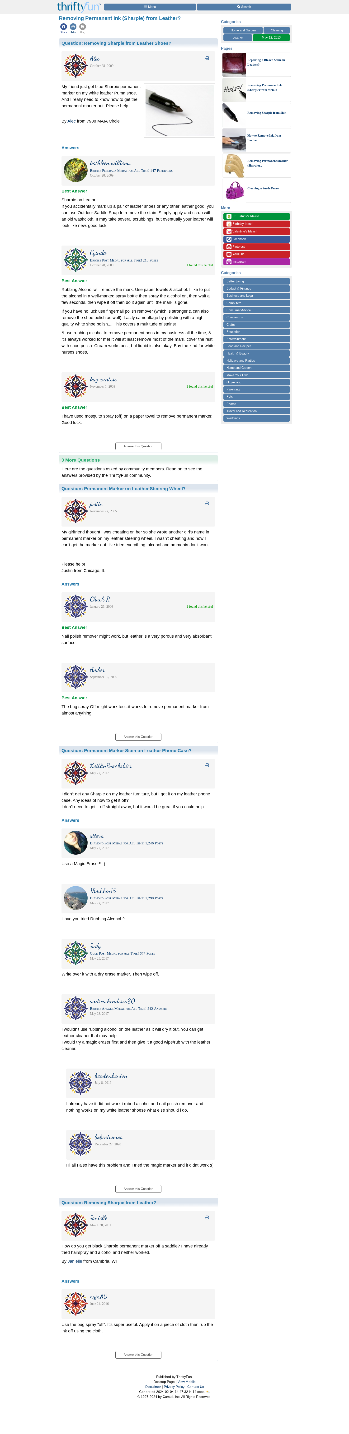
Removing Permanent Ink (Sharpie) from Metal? (264, 87)
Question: (116, 43)
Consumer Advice (238, 310)
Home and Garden (243, 30)
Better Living (235, 281)
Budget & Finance (238, 288)
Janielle (75, 1261)
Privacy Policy (174, 1387)
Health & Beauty (237, 353)
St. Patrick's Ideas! (243, 216)
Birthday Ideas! (240, 224)
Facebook (238, 239)
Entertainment (236, 339)
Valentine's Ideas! (242, 232)
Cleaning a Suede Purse (263, 188)
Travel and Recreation (241, 411)
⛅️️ (208, 1392)
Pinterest (238, 246)
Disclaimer (153, 1387)
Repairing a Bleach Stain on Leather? (266, 62)
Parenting (233, 389)
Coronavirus (234, 317)
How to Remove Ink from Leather (264, 138)
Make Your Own (237, 375)
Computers (233, 303)
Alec (71, 121)
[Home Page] (79, 3)
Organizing (233, 382)
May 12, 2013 (271, 37)
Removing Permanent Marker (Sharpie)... (267, 163)
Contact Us (195, 1387)
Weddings (233, 418)
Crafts (230, 324)
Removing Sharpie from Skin (266, 112)
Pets (229, 396)
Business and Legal (240, 295)
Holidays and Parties (240, 360)
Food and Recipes (238, 346)
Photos (231, 404)
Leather (238, 37)
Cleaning (277, 30)
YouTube (238, 254)
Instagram (238, 261)
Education (233, 332)
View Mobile (187, 1382)
